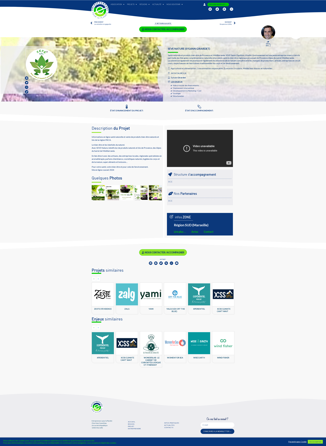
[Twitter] (217, 9)
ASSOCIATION (116, 4)
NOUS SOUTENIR (173, 4)
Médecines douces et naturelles (257, 68)
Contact (208, 231)
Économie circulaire (233, 68)
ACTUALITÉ (156, 4)
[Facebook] (224, 9)
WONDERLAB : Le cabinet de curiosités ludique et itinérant (151, 361)
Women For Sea (175, 357)
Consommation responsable (210, 68)
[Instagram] (231, 9)
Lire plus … (180, 231)
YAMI (151, 309)
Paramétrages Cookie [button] (297, 442)
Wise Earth (199, 357)
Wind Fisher (223, 357)
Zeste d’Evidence (103, 309)
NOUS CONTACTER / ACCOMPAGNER (164, 29)
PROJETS (130, 4)
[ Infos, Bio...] (268, 44)
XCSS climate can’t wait (223, 310)
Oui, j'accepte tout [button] (315, 442)
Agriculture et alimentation (183, 68)
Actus (194, 231)
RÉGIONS (143, 4)
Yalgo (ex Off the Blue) (175, 310)
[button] (150, 263)
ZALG (127, 309)
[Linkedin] (210, 9)
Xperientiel (199, 309)
